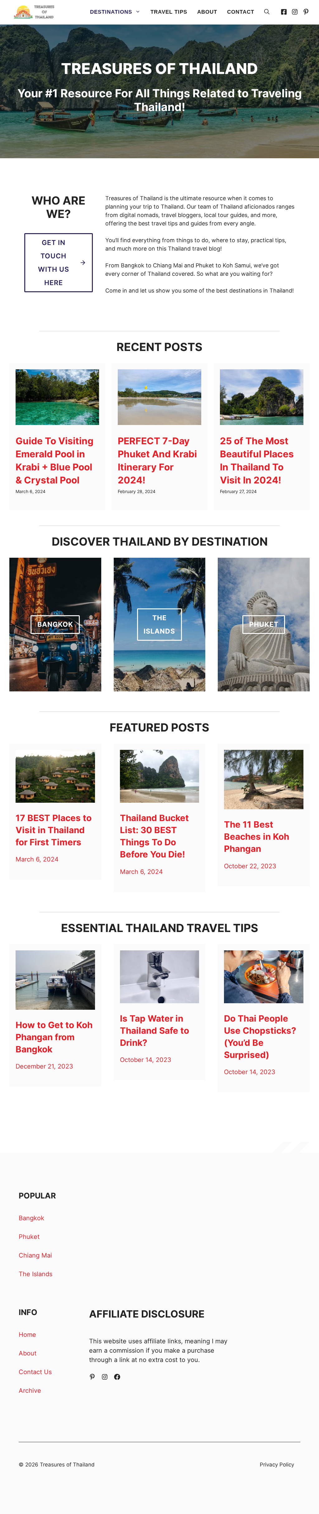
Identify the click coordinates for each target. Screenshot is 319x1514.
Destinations (111, 12)
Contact (240, 12)
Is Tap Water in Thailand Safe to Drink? (154, 1030)
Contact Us (35, 1372)
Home (27, 1334)
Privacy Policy (277, 1464)
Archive (30, 1390)
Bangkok (31, 1218)
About (207, 12)
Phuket (29, 1236)
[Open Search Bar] (266, 12)
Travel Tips (168, 12)
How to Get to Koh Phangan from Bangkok (54, 1037)
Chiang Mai (35, 1255)
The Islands (35, 1274)
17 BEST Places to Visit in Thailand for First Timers (54, 830)
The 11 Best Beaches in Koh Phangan (256, 836)
